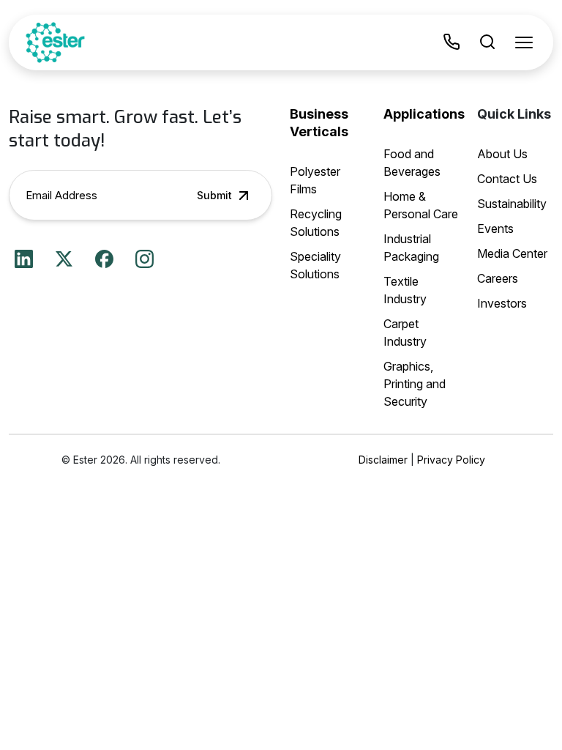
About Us (502, 153)
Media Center (512, 253)
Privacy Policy (451, 459)
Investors (502, 303)
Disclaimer (383, 459)
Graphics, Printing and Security (414, 384)
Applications (424, 114)
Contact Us (507, 178)
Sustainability (512, 203)
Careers (497, 278)
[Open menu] (524, 42)
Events (495, 228)
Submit (214, 195)
